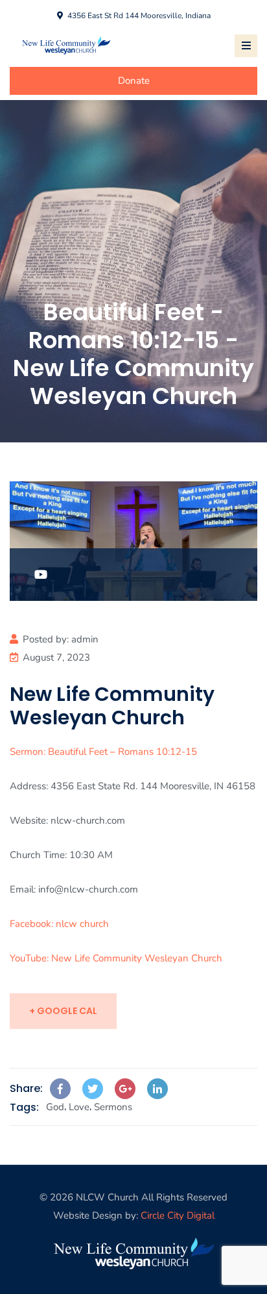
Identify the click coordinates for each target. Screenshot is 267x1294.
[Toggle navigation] (246, 45)
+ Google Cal (63, 1010)
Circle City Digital (178, 1215)
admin (85, 639)
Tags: (24, 1107)
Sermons (113, 1106)
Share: (26, 1088)
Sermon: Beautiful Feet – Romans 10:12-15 (103, 751)
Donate (134, 80)
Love (79, 1106)
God (55, 1106)
